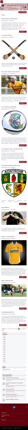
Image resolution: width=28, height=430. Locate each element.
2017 (4, 352)
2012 (4, 361)
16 (16, 328)
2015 (4, 356)
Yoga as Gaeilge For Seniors (12, 399)
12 (8, 328)
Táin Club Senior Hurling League (9, 18)
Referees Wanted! (10, 389)
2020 (4, 347)
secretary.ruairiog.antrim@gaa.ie (10, 416)
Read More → (23, 31)
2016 (4, 354)
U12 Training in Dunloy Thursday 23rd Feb (11, 149)
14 (12, 328)
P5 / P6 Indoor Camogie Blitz (8, 107)
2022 (4, 343)
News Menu (22, 12)
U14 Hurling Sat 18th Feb (7, 312)
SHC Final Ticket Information (12, 377)
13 (10, 328)
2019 (4, 348)
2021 (4, 345)
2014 (4, 358)
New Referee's (5, 207)
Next (3, 330)
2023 (4, 341)
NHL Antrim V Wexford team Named (10, 71)
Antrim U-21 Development (7, 236)
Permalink (12, 20)
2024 (4, 339)
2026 (4, 335)
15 (14, 328)
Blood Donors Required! (11, 394)
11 (6, 328)
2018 (4, 350)
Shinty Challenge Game (7, 280)
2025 (4, 337)
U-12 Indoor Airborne (6, 35)
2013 (4, 360)
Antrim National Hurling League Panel (10, 165)
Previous (3, 328)
